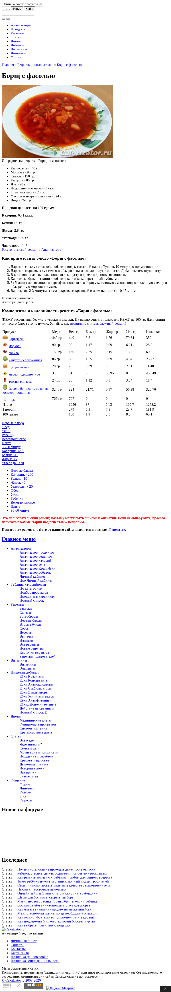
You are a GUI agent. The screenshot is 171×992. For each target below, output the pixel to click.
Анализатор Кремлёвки (37, 568)
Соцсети (17, 945)
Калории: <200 (13, 451)
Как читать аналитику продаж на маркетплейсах (54, 909)
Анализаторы (21, 25)
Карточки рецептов (34, 652)
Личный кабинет (32, 576)
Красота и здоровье (34, 760)
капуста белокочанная (25, 360)
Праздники (28, 772)
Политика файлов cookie (29, 957)
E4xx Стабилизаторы (36, 688)
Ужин (6, 431)
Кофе (29, 8)
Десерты (26, 632)
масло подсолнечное (24, 374)
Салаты (25, 612)
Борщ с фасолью (69, 65)
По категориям (31, 588)
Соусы (24, 628)
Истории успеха (32, 768)
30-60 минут (11, 447)
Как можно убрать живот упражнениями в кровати (56, 917)
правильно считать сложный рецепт (97, 323)
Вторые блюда (30, 624)
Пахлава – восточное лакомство (41, 889)
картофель (16, 339)
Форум (16, 8)
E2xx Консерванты (34, 680)
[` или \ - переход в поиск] (3, 9)
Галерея (25, 792)
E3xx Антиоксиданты (36, 684)
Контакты (18, 949)
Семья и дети (30, 748)
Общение (18, 780)
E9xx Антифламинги (36, 700)
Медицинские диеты (35, 720)
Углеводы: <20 (13, 463)
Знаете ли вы (29, 776)
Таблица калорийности (28, 584)
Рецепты (17, 33)
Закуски (26, 608)
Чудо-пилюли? (31, 744)
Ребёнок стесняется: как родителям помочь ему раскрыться (62, 873)
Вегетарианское (14, 439)
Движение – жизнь (34, 764)
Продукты (18, 29)
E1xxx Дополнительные (38, 704)
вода (12, 400)
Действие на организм (37, 708)
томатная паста (20, 381)
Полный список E (33, 712)
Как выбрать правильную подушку (44, 925)
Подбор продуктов (34, 592)
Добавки (17, 45)
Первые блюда (13, 423)
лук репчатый (19, 367)
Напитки (26, 640)
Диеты (16, 41)
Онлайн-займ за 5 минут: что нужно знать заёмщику (57, 893)
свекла (14, 353)
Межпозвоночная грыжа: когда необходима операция (57, 913)
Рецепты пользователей (35, 65)
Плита (6, 443)
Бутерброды (29, 616)
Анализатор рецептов (36, 556)
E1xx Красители (32, 676)
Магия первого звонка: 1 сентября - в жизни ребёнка (57, 901)
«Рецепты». (117, 529)
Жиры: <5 (9, 459)
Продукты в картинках (37, 596)
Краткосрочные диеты (36, 732)
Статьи (16, 37)
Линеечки (18, 53)
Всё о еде (27, 740)
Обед (6, 427)
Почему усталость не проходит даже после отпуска (56, 869)
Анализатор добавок (35, 572)
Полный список (32, 600)
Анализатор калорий (35, 560)
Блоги (24, 796)
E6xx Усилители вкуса (37, 696)
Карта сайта (20, 953)
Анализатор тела (32, 564)
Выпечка (26, 636)
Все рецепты (29, 644)
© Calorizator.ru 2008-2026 (21, 980)
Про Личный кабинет (36, 580)
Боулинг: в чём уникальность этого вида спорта (53, 905)
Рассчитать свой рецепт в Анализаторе (31, 249)
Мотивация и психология (39, 752)
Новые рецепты (32, 648)
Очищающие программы (38, 724)
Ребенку (8, 435)
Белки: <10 (10, 455)
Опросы (26, 800)
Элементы (27, 668)
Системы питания (33, 728)
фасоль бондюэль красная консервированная (25, 390)
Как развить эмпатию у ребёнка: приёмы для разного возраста (64, 877)
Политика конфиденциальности (35, 961)
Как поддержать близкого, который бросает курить (56, 921)
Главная (8, 65)
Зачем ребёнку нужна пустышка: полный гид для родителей (63, 881)
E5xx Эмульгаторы (34, 692)
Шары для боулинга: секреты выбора (45, 897)
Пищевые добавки (25, 672)
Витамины (19, 49)
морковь (15, 346)
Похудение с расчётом (36, 756)
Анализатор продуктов (37, 552)
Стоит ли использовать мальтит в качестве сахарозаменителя (63, 885)
